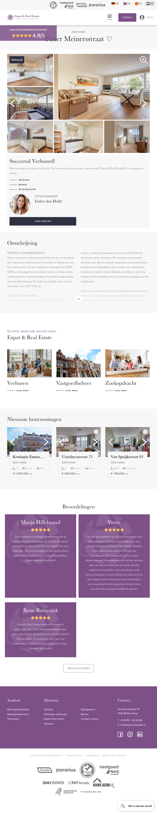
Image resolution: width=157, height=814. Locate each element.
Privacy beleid (74, 755)
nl (152, 3)
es (140, 3)
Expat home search (54, 718)
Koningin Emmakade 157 (29, 456)
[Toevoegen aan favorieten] (47, 431)
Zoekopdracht (27, 189)
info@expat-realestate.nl (133, 724)
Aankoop (49, 723)
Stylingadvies (88, 709)
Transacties (13, 718)
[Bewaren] (109, 38)
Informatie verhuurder (55, 714)
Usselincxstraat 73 (77, 456)
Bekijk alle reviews (78, 668)
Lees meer (22, 390)
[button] (12, 103)
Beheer (23, 184)
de (117, 3)
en (128, 3)
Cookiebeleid (92, 755)
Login (149, 17)
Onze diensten (43, 221)
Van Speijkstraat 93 (127, 456)
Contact (127, 17)
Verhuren (24, 179)
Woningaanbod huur (18, 714)
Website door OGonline (115, 755)
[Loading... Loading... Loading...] (29, 442)
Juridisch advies (89, 718)
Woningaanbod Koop (18, 709)
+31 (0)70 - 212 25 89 (131, 720)
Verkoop (48, 709)
